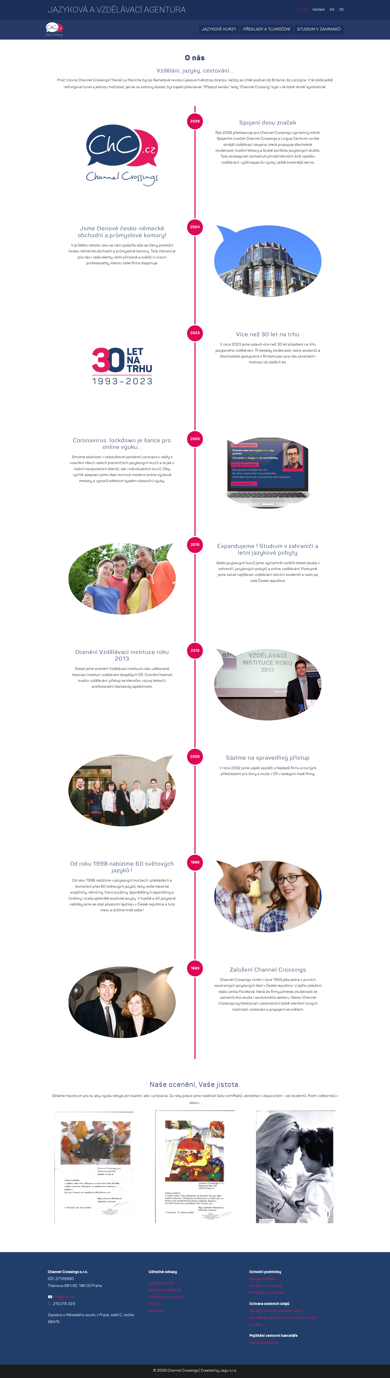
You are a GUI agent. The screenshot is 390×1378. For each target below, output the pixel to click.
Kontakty (156, 1311)
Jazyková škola (161, 1283)
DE (341, 9)
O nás (303, 9)
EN (332, 9)
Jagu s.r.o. (228, 1370)
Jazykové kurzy (219, 29)
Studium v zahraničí (319, 29)
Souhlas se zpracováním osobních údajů (283, 1318)
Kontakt (319, 9)
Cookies (256, 1324)
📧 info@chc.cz (61, 1297)
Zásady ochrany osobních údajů (276, 1311)
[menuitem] (303, 9)
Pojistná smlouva (263, 1343)
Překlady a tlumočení (266, 29)
